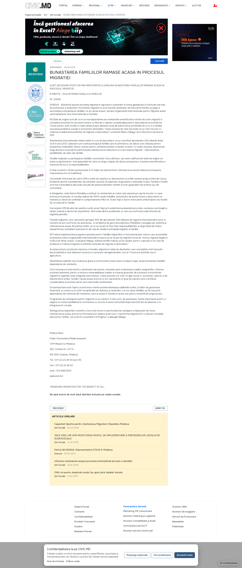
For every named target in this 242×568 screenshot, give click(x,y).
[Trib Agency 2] (194, 42)
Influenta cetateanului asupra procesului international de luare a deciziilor (93, 461)
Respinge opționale (137, 555)
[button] (78, 5)
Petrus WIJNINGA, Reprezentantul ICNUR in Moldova (83, 449)
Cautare (159, 61)
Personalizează (162, 555)
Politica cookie (73, 561)
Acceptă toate (185, 555)
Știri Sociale (55, 67)
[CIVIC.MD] (38, 5)
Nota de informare (55, 561)
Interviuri (58, 453)
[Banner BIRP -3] (96, 36)
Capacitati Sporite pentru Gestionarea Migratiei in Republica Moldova (91, 424)
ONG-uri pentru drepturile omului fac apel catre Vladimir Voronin (88, 472)
